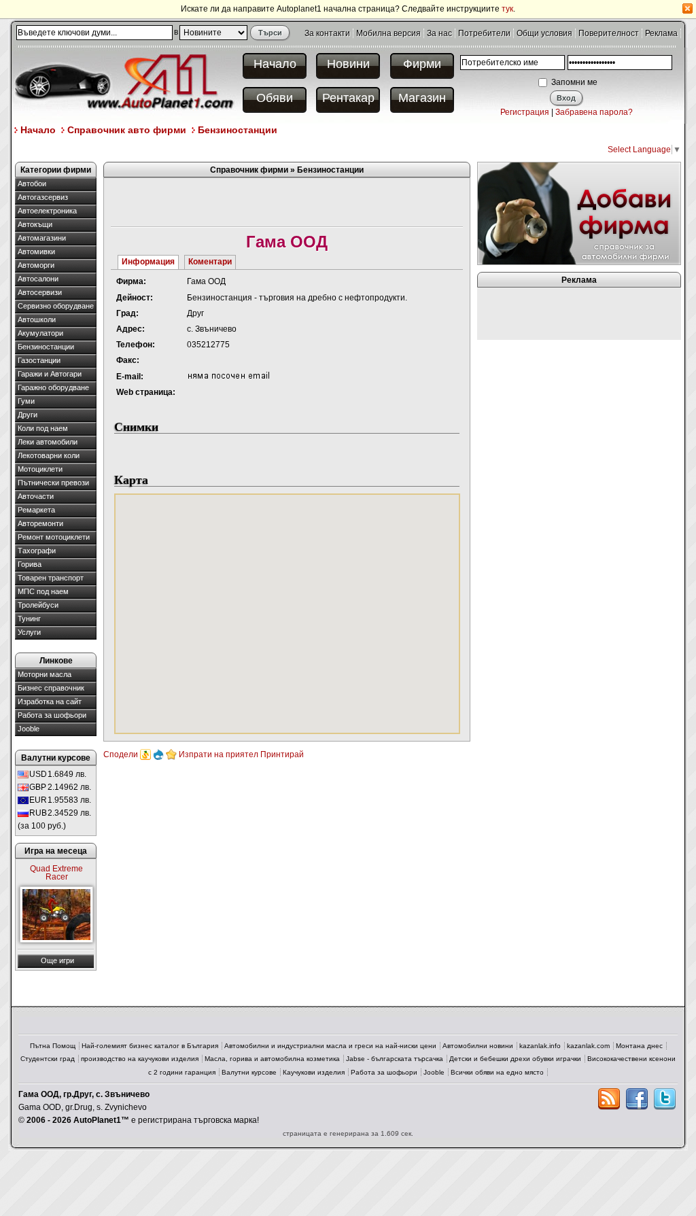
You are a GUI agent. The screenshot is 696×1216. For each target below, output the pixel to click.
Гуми (26, 401)
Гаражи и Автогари (50, 374)
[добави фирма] (579, 213)
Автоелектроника (47, 211)
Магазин (422, 98)
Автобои (32, 183)
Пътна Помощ (52, 1045)
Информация (148, 261)
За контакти (327, 33)
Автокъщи (35, 224)
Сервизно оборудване (56, 306)
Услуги (29, 632)
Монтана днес (639, 1045)
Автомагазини (42, 238)
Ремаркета (36, 510)
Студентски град (47, 1058)
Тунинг (29, 618)
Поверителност (608, 33)
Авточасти (36, 496)
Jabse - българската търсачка (394, 1058)
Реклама (661, 33)
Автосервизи (40, 292)
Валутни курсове (249, 1072)
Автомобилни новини (477, 1045)
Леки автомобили (47, 442)
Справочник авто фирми (126, 129)
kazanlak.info (540, 1045)
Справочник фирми (249, 170)
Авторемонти (40, 523)
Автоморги (36, 265)
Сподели (120, 754)
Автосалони (38, 279)
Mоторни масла (44, 674)
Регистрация (524, 112)
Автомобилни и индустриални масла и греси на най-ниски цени (330, 1045)
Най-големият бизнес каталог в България (150, 1045)
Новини (348, 64)
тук (507, 9)
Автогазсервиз (43, 197)
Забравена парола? (594, 112)
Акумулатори (40, 333)
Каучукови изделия (314, 1072)
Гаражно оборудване (53, 387)
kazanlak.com (588, 1045)
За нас (439, 33)
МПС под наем (43, 591)
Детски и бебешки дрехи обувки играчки (515, 1058)
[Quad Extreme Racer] (56, 914)
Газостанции (39, 360)
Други (27, 415)
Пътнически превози (53, 483)
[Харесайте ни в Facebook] (637, 1099)
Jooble (28, 729)
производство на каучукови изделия (139, 1058)
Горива (29, 564)
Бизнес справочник (51, 688)
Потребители (484, 33)
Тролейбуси (38, 605)
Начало (275, 64)
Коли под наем (43, 428)
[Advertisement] (262, 148)
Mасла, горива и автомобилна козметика (272, 1058)
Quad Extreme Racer (56, 873)
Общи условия (544, 33)
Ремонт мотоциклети (54, 537)
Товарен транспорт (51, 578)
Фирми (422, 64)
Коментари (210, 261)
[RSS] (609, 1099)
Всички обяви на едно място (497, 1072)
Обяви (274, 98)
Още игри (57, 960)
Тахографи (37, 550)
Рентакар (348, 98)
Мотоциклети (40, 469)
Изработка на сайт (50, 701)
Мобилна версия (388, 33)
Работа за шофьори (52, 715)
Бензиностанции (237, 129)
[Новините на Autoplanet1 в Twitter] (665, 1099)
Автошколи (37, 319)
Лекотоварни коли (49, 455)
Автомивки (36, 251)
